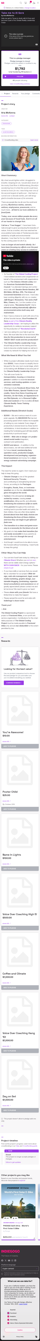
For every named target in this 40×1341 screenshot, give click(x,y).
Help (17, 1146)
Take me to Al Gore (12, 12)
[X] (6, 1261)
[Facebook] (2, 1261)
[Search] (21, 3)
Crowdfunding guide (30, 1146)
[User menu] (34, 2)
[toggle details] (35, 1239)
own (34, 560)
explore (22, 1180)
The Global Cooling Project (26, 274)
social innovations (8, 132)
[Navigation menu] (38, 3)
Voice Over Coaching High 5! (20, 914)
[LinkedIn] (15, 1261)
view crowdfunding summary (20, 84)
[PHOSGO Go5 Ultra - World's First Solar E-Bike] (18, 1201)
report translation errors (17, 1275)
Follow (20, 76)
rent (28, 560)
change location (30, 8)
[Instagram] (12, 1261)
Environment (6, 123)
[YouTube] (9, 1261)
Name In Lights (12, 854)
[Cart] (25, 3)
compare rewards (13, 683)
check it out (8, 568)
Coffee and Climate (14, 973)
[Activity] (30, 3)
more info (4, 116)
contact (12, 116)
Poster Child (10, 791)
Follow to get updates (13, 1162)
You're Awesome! (13, 732)
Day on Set (9, 1096)
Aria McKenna (8, 15)
